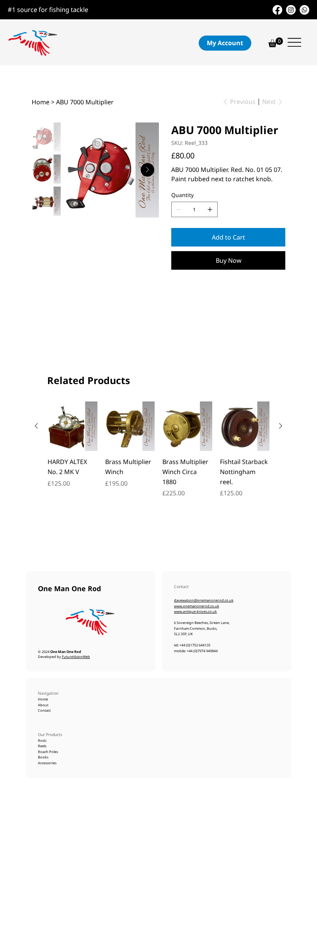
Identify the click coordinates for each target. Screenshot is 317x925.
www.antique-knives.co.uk (195, 611)
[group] (158, 454)
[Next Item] (147, 170)
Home (43, 699)
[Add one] (210, 209)
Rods (42, 740)
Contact (44, 710)
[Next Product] (280, 425)
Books (43, 757)
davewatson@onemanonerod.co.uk (203, 600)
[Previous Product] (36, 425)
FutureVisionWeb (76, 656)
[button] (225, 43)
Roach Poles (48, 751)
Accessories (47, 762)
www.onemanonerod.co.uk (196, 606)
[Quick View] (72, 426)
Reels (42, 745)
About (43, 704)
